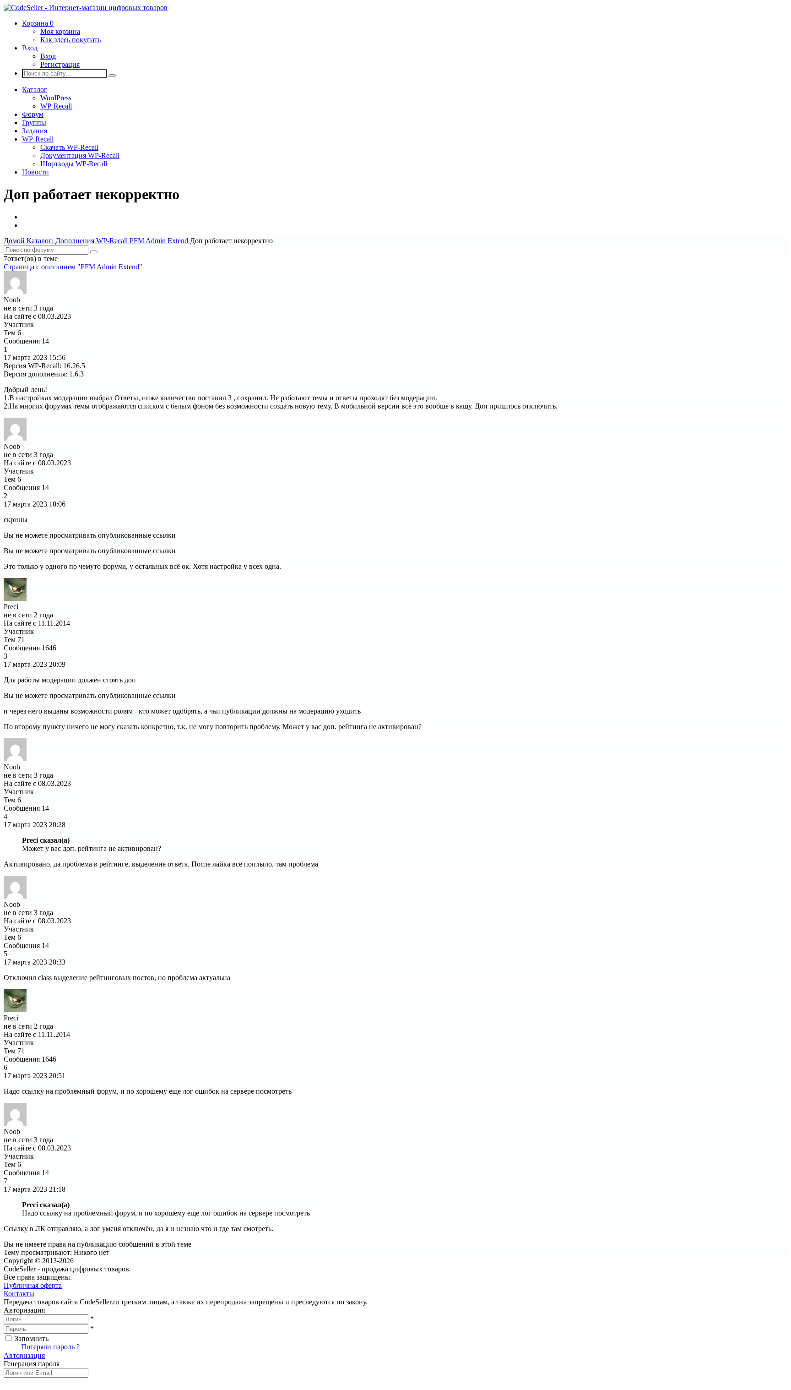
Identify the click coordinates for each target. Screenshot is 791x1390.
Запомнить (32, 1338)
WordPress (55, 98)
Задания (34, 131)
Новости (35, 172)
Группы (34, 122)
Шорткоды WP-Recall (73, 164)
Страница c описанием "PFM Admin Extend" (73, 267)
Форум (32, 114)
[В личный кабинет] (15, 291)
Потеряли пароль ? (50, 1347)
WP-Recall (56, 106)
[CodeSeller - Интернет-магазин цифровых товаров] (86, 7)
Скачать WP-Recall (69, 147)
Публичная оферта (33, 1285)
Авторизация (24, 1355)
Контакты (19, 1293)
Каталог (34, 89)
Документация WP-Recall (79, 155)
